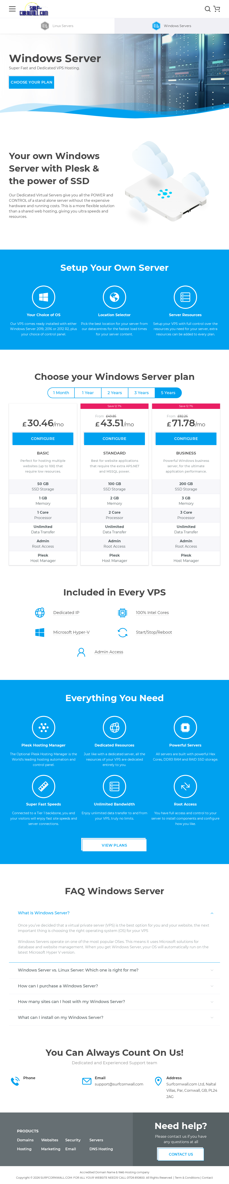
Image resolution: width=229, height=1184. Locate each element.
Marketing (50, 1149)
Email (70, 1149)
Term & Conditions (187, 1177)
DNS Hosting (101, 1149)
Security (73, 1140)
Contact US (181, 1154)
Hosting (24, 1149)
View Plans (114, 845)
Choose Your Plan (31, 82)
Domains (25, 1140)
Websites (49, 1140)
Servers (96, 1140)
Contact (207, 1177)
